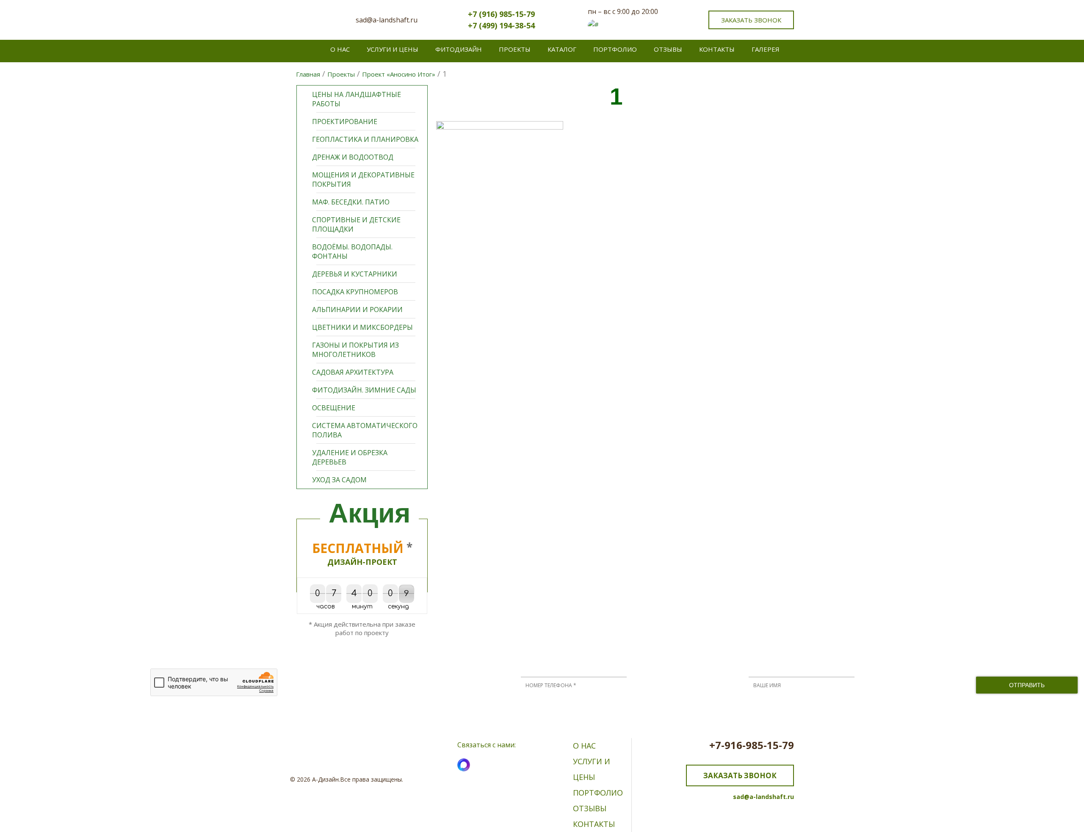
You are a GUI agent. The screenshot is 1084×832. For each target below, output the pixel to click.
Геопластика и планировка (365, 139)
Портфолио (615, 49)
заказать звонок (751, 20)
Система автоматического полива (365, 430)
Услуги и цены (392, 49)
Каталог (562, 49)
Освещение (333, 407)
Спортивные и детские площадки (356, 224)
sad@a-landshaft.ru (387, 20)
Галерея (766, 49)
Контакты (717, 49)
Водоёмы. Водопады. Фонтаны (352, 251)
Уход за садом (339, 479)
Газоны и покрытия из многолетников (355, 349)
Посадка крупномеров (355, 291)
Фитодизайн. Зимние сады (364, 390)
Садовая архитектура (352, 372)
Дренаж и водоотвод (352, 157)
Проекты (515, 49)
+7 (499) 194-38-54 (501, 25)
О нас (340, 49)
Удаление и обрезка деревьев (349, 457)
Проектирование (344, 121)
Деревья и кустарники (354, 274)
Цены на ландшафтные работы (356, 99)
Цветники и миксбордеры (362, 327)
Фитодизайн (458, 49)
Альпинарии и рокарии (357, 309)
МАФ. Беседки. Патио (351, 202)
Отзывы (668, 49)
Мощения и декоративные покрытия (363, 179)
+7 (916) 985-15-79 (501, 14)
